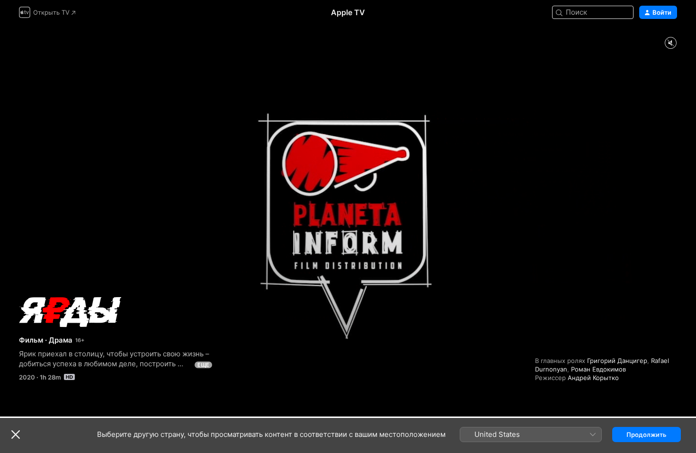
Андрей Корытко (593, 377)
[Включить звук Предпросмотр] (670, 43)
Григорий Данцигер (617, 360)
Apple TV (348, 12)
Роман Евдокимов (598, 369)
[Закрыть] (15, 434)
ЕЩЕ (203, 365)
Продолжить (646, 434)
